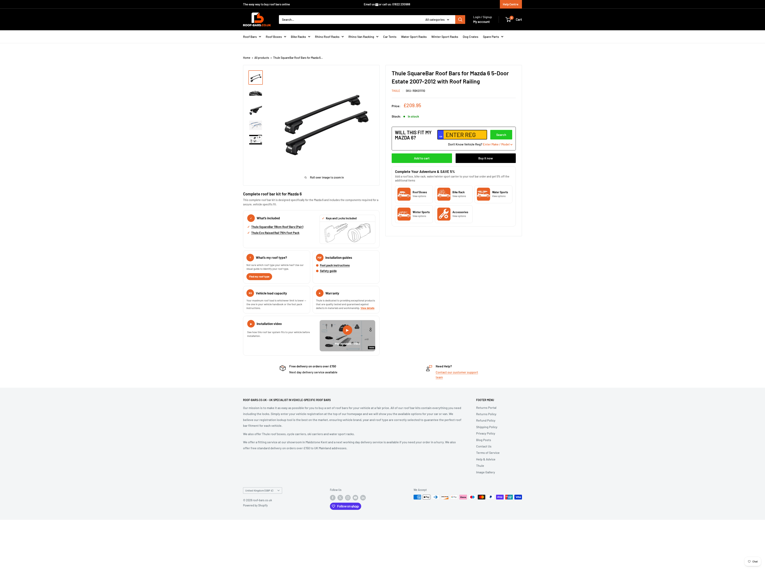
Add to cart (422, 158)
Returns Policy (486, 414)
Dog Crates (470, 36)
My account (481, 22)
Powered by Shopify (255, 505)
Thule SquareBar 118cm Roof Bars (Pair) (277, 227)
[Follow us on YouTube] (355, 497)
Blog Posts (483, 440)
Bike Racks (298, 36)
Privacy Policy (485, 433)
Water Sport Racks (414, 36)
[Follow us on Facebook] (332, 497)
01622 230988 (401, 4)
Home (246, 57)
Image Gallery (485, 472)
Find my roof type (259, 276)
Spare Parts (491, 36)
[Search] (460, 19)
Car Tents (389, 36)
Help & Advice (485, 459)
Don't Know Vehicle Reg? (479, 144)
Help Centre (510, 4)
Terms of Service (488, 452)
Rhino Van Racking (361, 36)
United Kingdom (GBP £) (259, 490)
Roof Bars (250, 36)
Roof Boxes (274, 36)
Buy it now (485, 158)
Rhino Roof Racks (327, 36)
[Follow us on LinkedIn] (363, 497)
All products (261, 57)
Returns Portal (486, 407)
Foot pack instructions (335, 265)
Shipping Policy (486, 427)
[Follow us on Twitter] (340, 497)
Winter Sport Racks (444, 36)
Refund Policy (485, 420)
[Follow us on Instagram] (348, 497)
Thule (480, 465)
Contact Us (483, 446)
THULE (396, 90)
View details (368, 308)
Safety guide (328, 271)
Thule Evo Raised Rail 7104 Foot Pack (275, 232)
